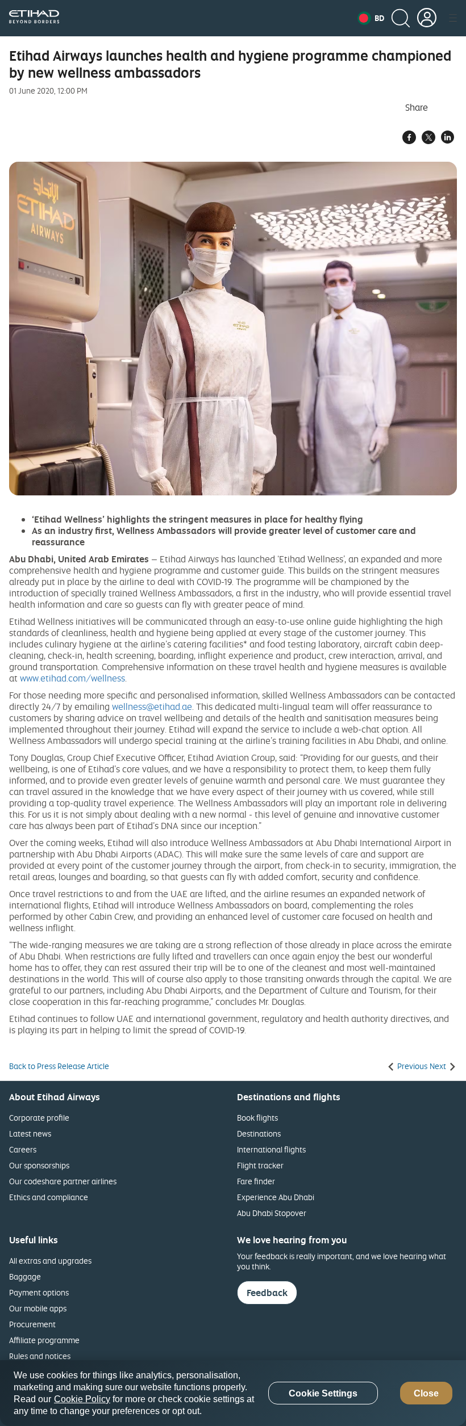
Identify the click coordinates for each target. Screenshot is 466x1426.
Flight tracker (260, 1165)
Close (426, 1393)
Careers (22, 1149)
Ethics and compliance (48, 1197)
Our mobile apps (37, 1308)
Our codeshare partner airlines (62, 1181)
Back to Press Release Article (59, 1066)
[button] (370, 18)
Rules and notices (39, 1356)
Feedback (267, 1292)
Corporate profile (39, 1117)
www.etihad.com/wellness (72, 678)
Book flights (257, 1117)
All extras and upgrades (50, 1260)
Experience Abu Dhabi (275, 1197)
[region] (233, 1393)
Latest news (30, 1133)
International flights (271, 1149)
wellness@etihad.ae (152, 706)
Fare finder (256, 1181)
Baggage (25, 1276)
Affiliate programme (44, 1340)
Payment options (39, 1292)
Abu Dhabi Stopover (271, 1213)
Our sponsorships (39, 1165)
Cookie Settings (323, 1393)
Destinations (259, 1133)
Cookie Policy (82, 1399)
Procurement (32, 1324)
